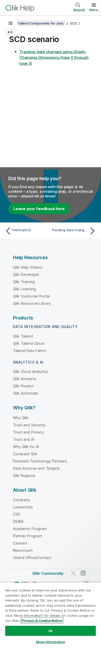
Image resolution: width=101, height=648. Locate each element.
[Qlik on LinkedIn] (83, 573)
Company (21, 500)
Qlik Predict (23, 386)
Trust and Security (29, 425)
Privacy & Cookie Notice (41, 620)
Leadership (23, 507)
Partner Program (27, 536)
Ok (50, 631)
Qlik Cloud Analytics (30, 371)
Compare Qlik (25, 454)
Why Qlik (20, 417)
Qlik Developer (26, 274)
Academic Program (30, 528)
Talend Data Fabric (29, 350)
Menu (93, 10)
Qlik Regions (24, 475)
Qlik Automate (25, 393)
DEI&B (18, 521)
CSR (16, 514)
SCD (73, 23)
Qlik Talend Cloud (28, 343)
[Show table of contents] (10, 23)
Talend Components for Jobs (41, 23)
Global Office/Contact (32, 557)
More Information (50, 642)
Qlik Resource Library (32, 303)
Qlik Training (24, 281)
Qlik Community (47, 573)
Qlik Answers (24, 379)
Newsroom (23, 550)
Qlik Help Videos (28, 267)
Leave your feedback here (39, 208)
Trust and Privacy (28, 432)
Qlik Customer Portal (31, 296)
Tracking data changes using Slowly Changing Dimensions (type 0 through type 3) (53, 57)
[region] (50, 615)
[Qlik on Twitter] (73, 573)
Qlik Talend (23, 336)
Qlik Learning (24, 289)
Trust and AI (23, 439)
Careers (20, 543)
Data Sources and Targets (36, 468)
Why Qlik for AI (26, 446)
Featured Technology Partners (40, 461)
